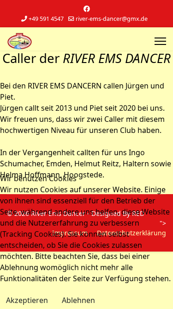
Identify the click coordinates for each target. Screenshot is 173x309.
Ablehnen (78, 300)
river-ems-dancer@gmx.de (112, 19)
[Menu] (160, 41)
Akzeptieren (27, 300)
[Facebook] (87, 8)
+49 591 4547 (46, 19)
